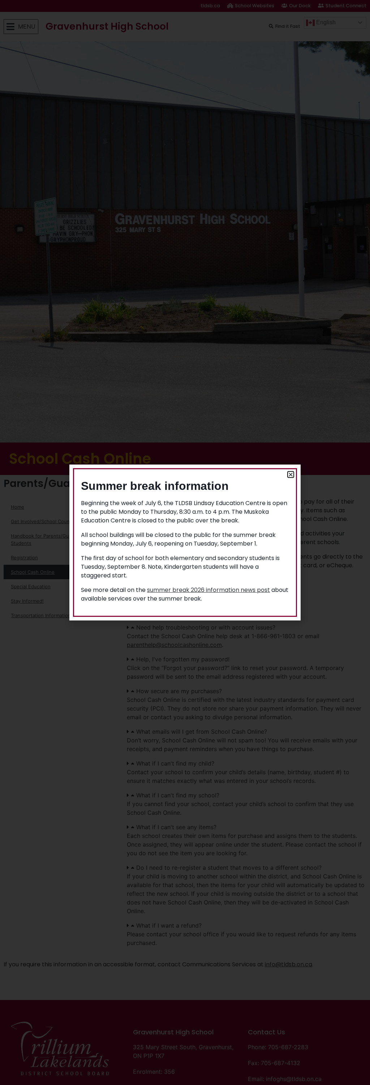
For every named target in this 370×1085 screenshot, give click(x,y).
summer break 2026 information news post (208, 590)
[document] (185, 542)
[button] (290, 474)
